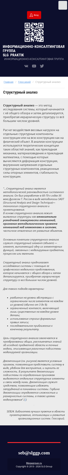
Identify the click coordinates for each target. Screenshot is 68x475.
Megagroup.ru (34, 463)
